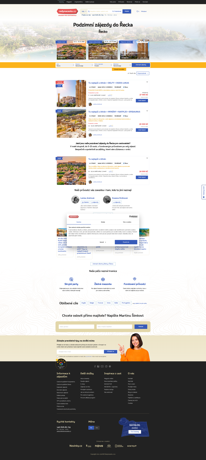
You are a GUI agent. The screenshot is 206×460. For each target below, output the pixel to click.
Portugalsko (126, 303)
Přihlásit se (110, 351)
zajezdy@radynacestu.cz (64, 431)
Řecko (126, 87)
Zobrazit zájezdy (141, 65)
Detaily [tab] (103, 222)
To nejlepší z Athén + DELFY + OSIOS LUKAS (108, 83)
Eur (97, 427)
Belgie (92, 303)
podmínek (89, 356)
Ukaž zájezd (142, 100)
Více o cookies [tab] (127, 222)
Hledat (127, 11)
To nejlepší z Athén (64, 55)
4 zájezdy (117, 202)
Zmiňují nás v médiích (103, 441)
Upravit (102, 242)
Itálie (116, 303)
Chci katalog (135, 432)
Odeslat (140, 326)
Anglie (83, 303)
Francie (100, 303)
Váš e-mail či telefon (103, 324)
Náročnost (110, 95)
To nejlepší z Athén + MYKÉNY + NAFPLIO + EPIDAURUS (114, 112)
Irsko (109, 303)
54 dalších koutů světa (140, 303)
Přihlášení (144, 11)
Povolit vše (126, 242)
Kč (91, 427)
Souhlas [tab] (79, 222)
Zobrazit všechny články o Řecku (103, 264)
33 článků (85, 202)
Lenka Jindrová (97, 104)
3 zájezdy (94, 202)
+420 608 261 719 (97, 15)
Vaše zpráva (63, 324)
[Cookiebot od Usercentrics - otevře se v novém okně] (130, 217)
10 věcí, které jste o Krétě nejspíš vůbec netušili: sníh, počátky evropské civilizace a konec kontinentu (65, 245)
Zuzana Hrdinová (120, 198)
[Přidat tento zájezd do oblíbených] (147, 82)
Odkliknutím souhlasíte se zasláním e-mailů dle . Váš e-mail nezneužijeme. (82, 356)
